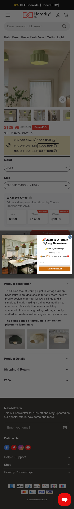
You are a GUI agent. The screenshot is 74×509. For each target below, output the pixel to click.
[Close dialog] (69, 237)
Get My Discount (54, 269)
